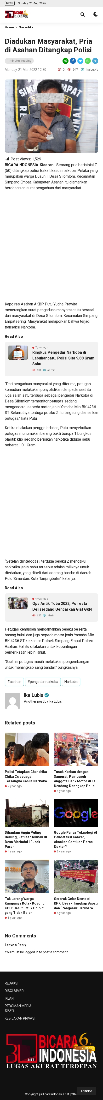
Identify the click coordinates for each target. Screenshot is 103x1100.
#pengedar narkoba (43, 682)
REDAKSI (11, 983)
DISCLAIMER (14, 991)
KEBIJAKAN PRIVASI (20, 1018)
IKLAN (9, 998)
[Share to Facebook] (73, 61)
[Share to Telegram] (95, 61)
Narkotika (26, 27)
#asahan (14, 682)
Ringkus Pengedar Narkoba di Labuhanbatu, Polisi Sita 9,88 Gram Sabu (63, 358)
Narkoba (71, 682)
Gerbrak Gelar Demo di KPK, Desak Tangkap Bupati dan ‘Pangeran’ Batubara (76, 903)
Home (9, 27)
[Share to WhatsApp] (87, 61)
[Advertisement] (51, 246)
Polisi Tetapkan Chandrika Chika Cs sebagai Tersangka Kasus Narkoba (26, 776)
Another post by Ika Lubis (43, 701)
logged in (31, 952)
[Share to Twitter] (80, 61)
